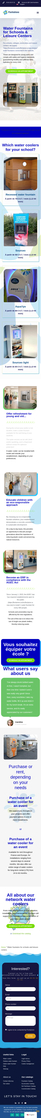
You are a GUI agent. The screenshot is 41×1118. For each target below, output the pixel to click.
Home (3, 947)
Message (8, 1014)
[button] (37, 12)
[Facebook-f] (22, 1103)
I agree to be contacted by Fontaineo (20, 1030)
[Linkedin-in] (15, 1103)
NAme (7, 985)
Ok (12, 1115)
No (17, 1115)
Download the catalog (22, 934)
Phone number (10, 1004)
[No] (37, 1111)
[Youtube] (25, 1103)
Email (7, 995)
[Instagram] (19, 1103)
